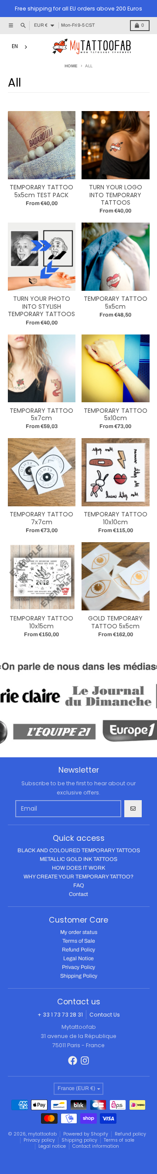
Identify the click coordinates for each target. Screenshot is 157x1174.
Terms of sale (119, 1140)
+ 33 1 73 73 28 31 (60, 1014)
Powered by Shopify (85, 1134)
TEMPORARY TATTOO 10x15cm (41, 622)
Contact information (95, 1146)
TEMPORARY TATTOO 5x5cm (115, 302)
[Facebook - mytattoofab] (72, 1060)
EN (15, 46)
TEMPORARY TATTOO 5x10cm (115, 414)
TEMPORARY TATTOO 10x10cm (115, 518)
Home (71, 66)
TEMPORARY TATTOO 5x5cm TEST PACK (41, 191)
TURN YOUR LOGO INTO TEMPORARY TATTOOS (115, 195)
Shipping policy (79, 1140)
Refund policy (130, 1134)
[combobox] (21, 46)
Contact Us (104, 1014)
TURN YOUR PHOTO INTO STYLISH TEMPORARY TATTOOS (41, 306)
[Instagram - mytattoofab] (84, 1060)
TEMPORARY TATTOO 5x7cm (41, 414)
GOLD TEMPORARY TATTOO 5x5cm (115, 622)
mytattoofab (42, 1134)
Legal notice (52, 1146)
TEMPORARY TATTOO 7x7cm (41, 518)
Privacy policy (39, 1140)
